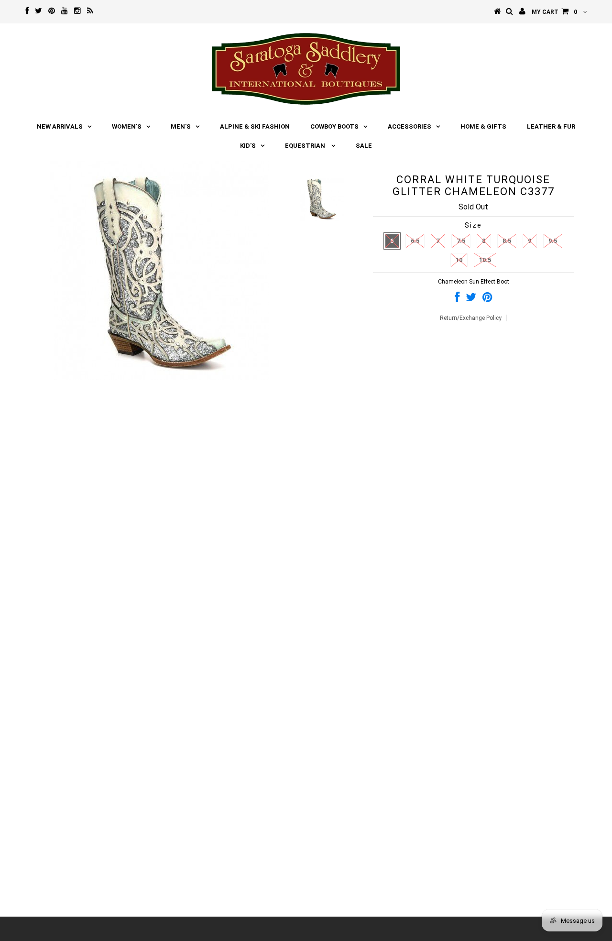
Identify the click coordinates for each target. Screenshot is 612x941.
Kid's (248, 145)
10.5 (485, 259)
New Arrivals (60, 126)
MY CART (554, 12)
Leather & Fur (551, 126)
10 (459, 259)
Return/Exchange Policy (471, 318)
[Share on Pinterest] (487, 299)
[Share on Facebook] (457, 299)
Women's (127, 126)
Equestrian (306, 145)
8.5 (507, 240)
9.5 (552, 240)
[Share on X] (471, 299)
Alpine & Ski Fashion (255, 126)
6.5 (415, 240)
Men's (181, 126)
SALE (364, 145)
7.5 (461, 240)
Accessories (409, 126)
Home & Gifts (483, 126)
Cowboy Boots (334, 126)
